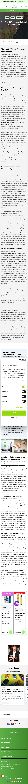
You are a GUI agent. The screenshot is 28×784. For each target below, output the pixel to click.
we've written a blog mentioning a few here (13, 179)
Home (3, 41)
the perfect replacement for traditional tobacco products (12, 123)
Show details (19, 407)
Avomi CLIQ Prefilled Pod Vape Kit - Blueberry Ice (7, 594)
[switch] (24, 391)
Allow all (14, 412)
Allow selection (14, 417)
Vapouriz (11, 778)
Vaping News (11, 41)
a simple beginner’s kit (7, 253)
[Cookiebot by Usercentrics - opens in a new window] (19, 360)
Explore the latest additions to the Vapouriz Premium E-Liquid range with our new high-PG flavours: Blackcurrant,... (12, 698)
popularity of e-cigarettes (8, 56)
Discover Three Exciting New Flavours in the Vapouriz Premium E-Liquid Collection (12, 691)
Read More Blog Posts (13, 671)
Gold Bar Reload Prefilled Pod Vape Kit (19, 594)
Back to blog (6, 714)
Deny (14, 422)
